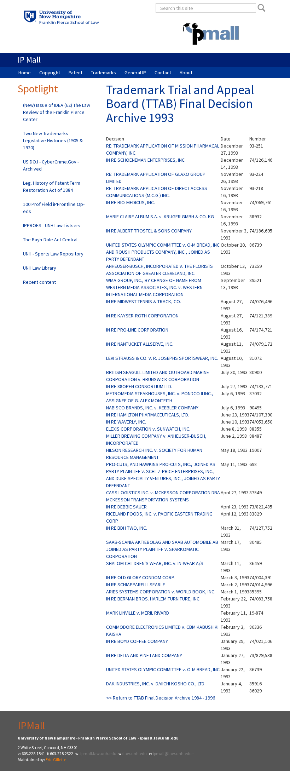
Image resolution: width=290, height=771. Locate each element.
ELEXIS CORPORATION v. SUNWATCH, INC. (148, 429)
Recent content (39, 282)
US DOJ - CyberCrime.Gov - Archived (51, 165)
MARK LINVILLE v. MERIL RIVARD (137, 613)
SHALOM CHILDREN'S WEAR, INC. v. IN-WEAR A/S (154, 563)
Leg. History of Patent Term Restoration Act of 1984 (51, 186)
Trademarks (103, 72)
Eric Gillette (56, 759)
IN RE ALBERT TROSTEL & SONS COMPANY (149, 231)
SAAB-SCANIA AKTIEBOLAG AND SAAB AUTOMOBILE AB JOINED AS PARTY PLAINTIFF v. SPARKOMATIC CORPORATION (162, 549)
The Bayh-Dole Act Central (50, 239)
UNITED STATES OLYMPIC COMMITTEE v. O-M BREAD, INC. (163, 669)
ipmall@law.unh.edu (172, 753)
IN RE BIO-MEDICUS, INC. (130, 202)
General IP (135, 72)
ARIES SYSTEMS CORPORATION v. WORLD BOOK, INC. (160, 591)
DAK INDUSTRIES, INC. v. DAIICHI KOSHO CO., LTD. (155, 683)
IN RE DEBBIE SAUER (126, 507)
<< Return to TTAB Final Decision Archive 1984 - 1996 (160, 698)
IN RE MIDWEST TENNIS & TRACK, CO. (143, 301)
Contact (163, 72)
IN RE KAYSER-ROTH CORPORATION (142, 315)
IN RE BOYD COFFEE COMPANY (137, 641)
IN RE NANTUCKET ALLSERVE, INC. (139, 344)
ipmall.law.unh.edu (98, 753)
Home (24, 72)
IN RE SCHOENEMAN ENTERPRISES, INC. (146, 160)
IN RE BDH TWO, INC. (126, 528)
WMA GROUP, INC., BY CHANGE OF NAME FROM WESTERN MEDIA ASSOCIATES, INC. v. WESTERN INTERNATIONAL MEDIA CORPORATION (154, 287)
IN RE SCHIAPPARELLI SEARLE (135, 584)
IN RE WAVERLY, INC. (126, 422)
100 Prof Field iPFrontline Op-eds (54, 207)
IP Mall (29, 59)
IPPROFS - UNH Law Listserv (52, 225)
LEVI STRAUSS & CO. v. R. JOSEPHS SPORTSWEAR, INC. (162, 358)
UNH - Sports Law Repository (53, 254)
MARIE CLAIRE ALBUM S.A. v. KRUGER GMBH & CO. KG (160, 216)
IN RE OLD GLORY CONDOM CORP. (140, 577)
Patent (75, 72)
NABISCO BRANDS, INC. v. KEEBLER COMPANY (152, 407)
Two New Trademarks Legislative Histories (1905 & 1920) (53, 140)
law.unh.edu (135, 753)
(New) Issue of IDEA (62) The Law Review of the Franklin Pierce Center (56, 112)
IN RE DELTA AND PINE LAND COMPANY (144, 655)
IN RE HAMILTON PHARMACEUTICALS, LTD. (147, 415)
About (186, 72)
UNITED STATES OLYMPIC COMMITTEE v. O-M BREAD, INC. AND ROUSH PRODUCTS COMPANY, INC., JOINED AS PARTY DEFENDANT (163, 252)
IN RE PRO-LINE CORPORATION (137, 330)
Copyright (49, 72)
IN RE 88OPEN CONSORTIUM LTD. (139, 386)
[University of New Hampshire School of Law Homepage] (79, 19)
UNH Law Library (39, 268)
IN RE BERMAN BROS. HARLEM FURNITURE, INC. (153, 598)
